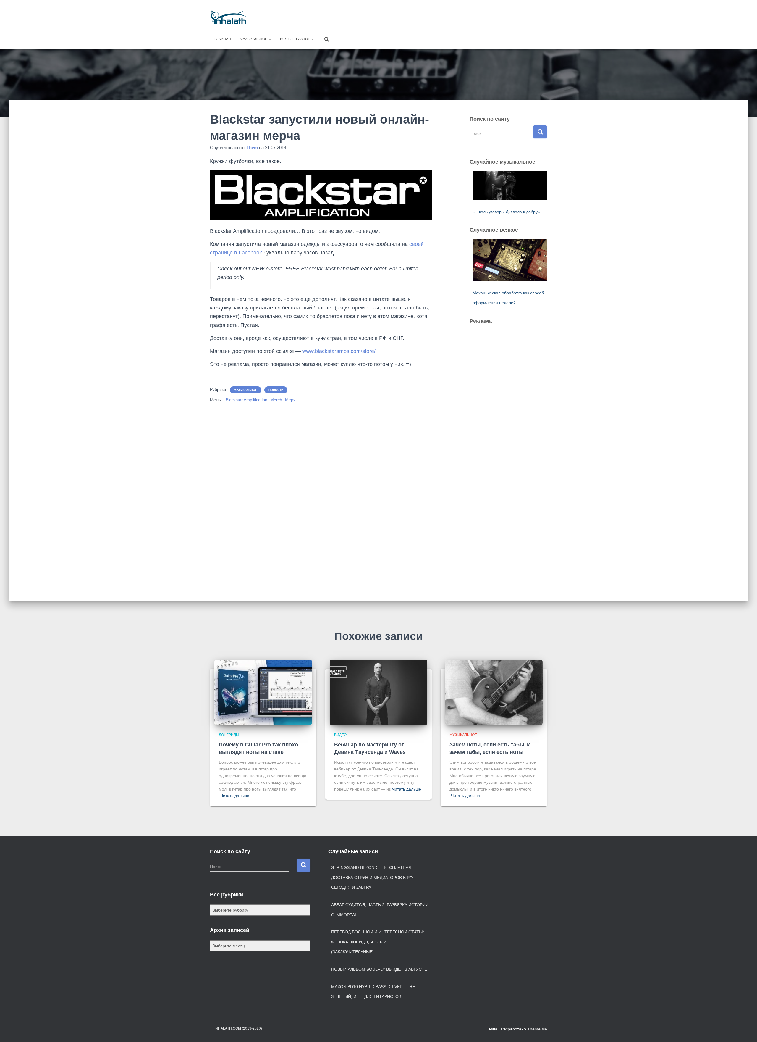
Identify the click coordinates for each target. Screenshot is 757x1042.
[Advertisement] (439, 16)
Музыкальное (254, 39)
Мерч (290, 399)
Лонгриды (229, 735)
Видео (340, 735)
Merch (276, 399)
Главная (222, 39)
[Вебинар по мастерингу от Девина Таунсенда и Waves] (378, 692)
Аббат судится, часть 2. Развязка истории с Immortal (379, 909)
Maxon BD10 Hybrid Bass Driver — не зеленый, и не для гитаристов (373, 991)
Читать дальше (234, 795)
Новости (275, 389)
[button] (269, 39)
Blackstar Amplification (246, 399)
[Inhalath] (228, 17)
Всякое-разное (295, 39)
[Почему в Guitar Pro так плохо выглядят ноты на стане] (263, 692)
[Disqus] (321, 497)
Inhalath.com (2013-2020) (238, 1028)
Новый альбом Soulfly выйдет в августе (379, 969)
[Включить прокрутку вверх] (745, 1030)
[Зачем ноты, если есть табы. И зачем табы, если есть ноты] (494, 692)
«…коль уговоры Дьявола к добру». (507, 211)
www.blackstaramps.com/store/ (339, 351)
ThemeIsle (537, 1029)
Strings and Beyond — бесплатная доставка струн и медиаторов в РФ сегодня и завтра (372, 877)
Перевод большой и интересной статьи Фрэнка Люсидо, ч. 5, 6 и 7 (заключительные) (378, 942)
